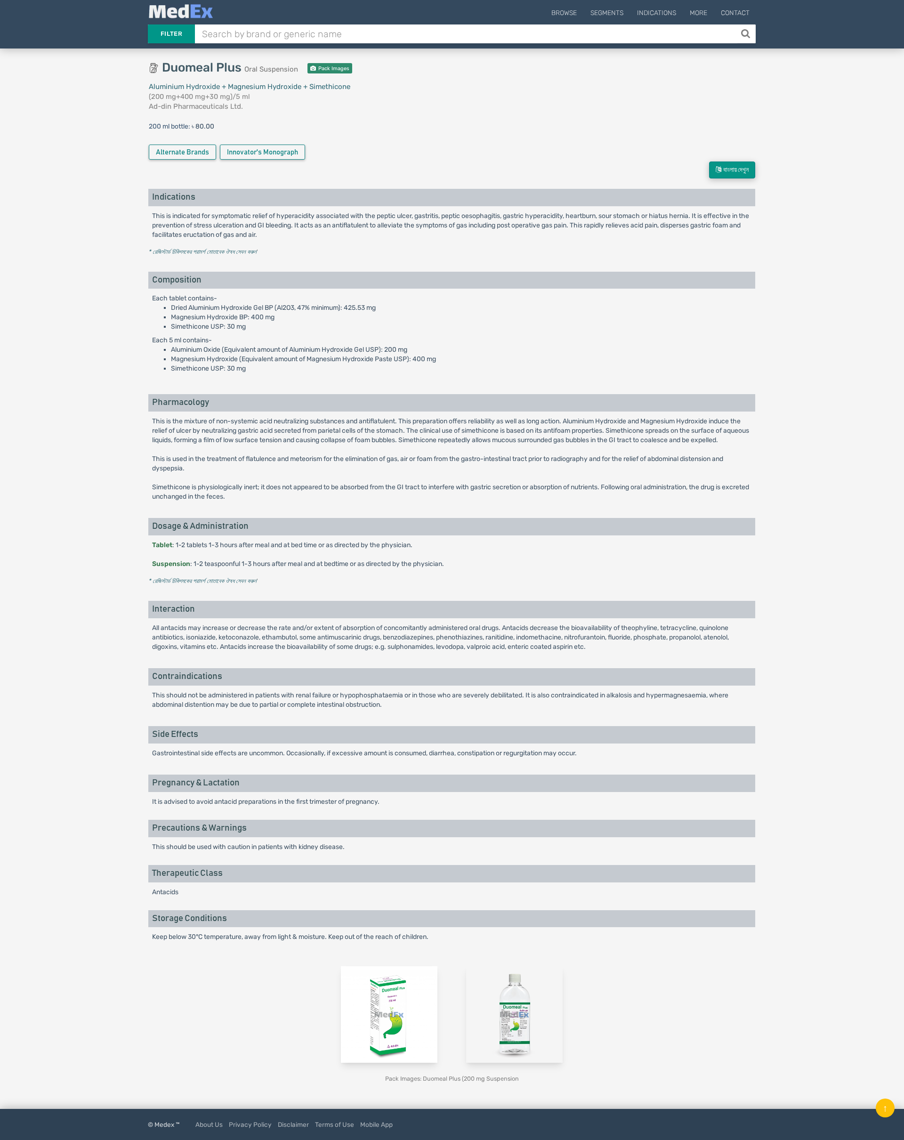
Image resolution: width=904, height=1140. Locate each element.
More (698, 13)
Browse (564, 13)
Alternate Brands (182, 152)
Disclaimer (293, 1124)
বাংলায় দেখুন (735, 170)
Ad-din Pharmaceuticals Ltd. (196, 106)
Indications (656, 13)
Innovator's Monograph (262, 152)
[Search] (746, 33)
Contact (735, 13)
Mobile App (376, 1124)
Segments (606, 13)
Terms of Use (334, 1124)
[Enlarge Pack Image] (389, 1014)
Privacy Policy (250, 1124)
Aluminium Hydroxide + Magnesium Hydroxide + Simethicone (249, 86)
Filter (171, 33)
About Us (209, 1124)
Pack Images (333, 68)
